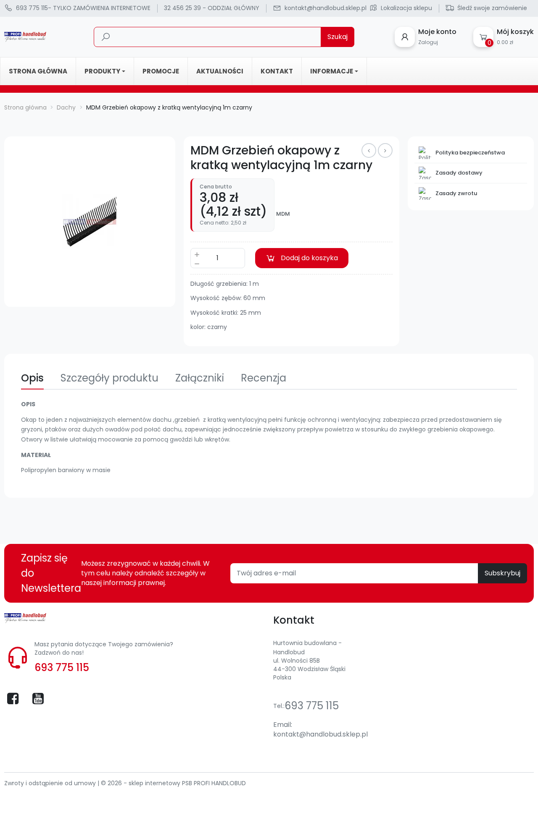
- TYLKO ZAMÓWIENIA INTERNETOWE (83, 8)
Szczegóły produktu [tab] (109, 378)
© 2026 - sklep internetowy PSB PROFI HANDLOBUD (173, 783)
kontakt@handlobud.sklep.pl (320, 734)
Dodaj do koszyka (309, 258)
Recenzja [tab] (263, 378)
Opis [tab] (32, 378)
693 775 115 (61, 667)
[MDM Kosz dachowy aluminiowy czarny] (368, 150)
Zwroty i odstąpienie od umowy (51, 783)
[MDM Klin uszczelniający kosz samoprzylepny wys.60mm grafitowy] (385, 150)
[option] (89, 221)
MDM (283, 214)
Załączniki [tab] (199, 378)
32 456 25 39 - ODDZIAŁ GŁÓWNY (211, 8)
